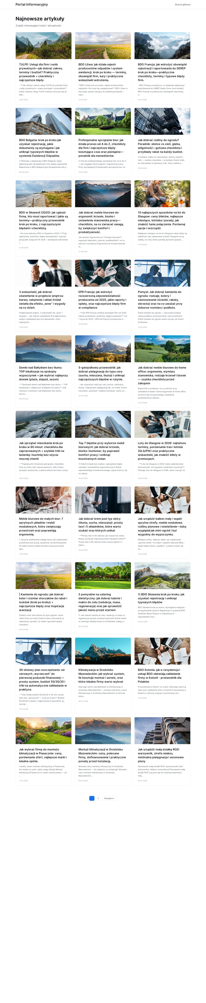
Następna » (109, 798)
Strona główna (182, 4)
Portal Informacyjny (32, 4)
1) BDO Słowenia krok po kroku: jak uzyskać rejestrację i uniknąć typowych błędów (161, 598)
